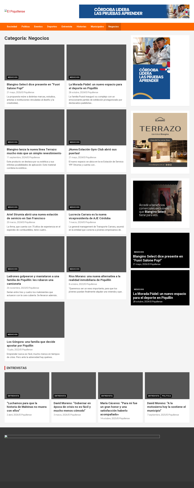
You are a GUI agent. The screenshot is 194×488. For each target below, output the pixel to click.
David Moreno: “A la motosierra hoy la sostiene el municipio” (166, 406)
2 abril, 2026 (12, 415)
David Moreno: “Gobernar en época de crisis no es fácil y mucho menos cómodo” (72, 406)
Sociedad (12, 26)
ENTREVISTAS (17, 368)
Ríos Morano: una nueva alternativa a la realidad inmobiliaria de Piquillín (94, 278)
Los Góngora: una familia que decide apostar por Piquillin (31, 343)
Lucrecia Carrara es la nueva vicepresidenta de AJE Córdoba (89, 216)
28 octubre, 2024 (77, 92)
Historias (81, 26)
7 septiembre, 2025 (156, 415)
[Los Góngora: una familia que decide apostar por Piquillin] (34, 320)
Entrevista (67, 26)
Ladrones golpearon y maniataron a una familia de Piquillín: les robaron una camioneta (33, 280)
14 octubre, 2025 (108, 418)
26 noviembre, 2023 (16, 288)
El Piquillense (28, 92)
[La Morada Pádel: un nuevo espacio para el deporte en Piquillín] (96, 62)
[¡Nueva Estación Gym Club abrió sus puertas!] (96, 127)
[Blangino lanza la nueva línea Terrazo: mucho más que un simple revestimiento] (34, 127)
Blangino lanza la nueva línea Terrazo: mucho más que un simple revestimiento (34, 151)
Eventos (38, 26)
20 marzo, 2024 (14, 222)
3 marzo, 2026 (60, 415)
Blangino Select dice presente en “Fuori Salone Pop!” (158, 258)
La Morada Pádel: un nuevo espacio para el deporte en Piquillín (95, 86)
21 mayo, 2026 (14, 92)
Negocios (113, 26)
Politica (26, 26)
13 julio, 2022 (13, 349)
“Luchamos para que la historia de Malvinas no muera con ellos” (27, 406)
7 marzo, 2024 (76, 222)
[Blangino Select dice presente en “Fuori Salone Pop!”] (34, 62)
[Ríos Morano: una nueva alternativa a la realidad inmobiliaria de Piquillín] (96, 254)
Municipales (97, 26)
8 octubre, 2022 (76, 284)
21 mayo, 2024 (76, 157)
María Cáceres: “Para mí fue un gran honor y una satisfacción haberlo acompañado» (118, 408)
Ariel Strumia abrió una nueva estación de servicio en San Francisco (32, 216)
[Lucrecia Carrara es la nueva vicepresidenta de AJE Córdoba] (96, 192)
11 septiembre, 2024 (17, 157)
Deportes (52, 26)
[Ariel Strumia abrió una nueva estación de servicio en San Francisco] (34, 192)
